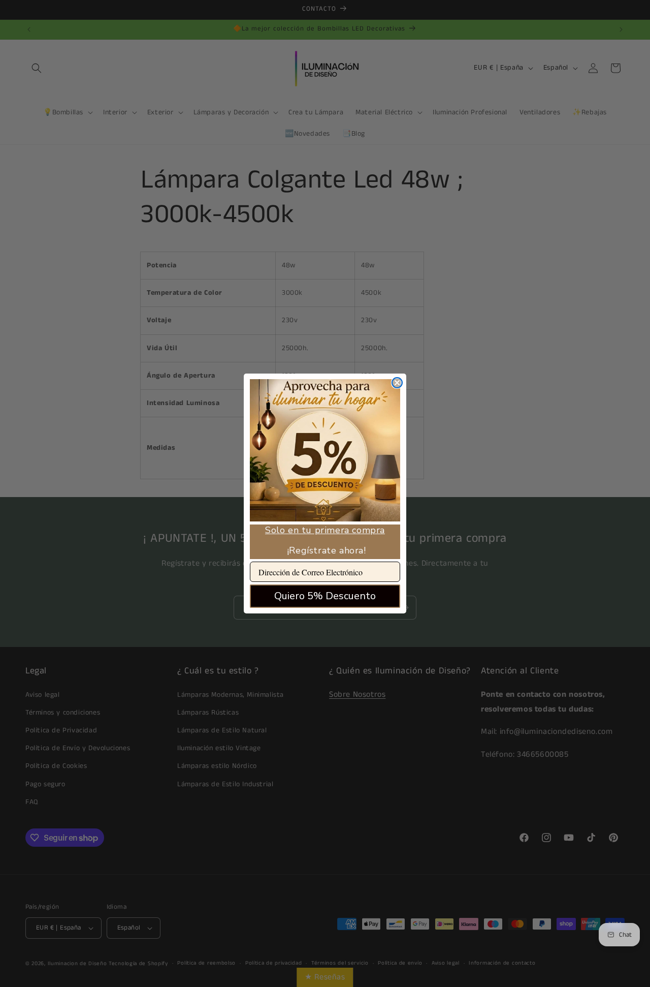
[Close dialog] (397, 383)
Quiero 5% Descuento (325, 596)
